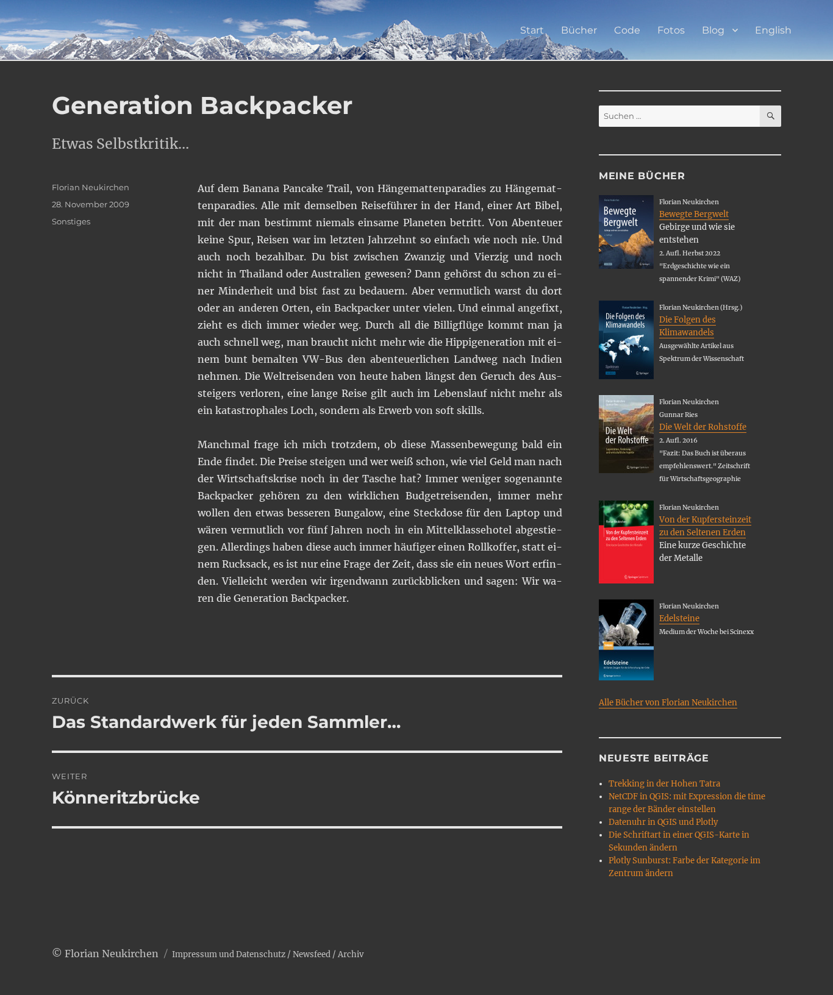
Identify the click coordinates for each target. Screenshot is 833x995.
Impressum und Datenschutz (228, 954)
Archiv (350, 954)
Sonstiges (71, 221)
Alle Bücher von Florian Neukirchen (668, 702)
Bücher (579, 30)
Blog (713, 30)
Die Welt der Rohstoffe (702, 427)
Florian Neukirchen (90, 187)
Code (627, 30)
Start (532, 30)
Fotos (671, 30)
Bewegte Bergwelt (694, 214)
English (773, 30)
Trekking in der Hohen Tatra (664, 784)
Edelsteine (679, 618)
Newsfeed (312, 954)
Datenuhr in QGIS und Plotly (663, 822)
